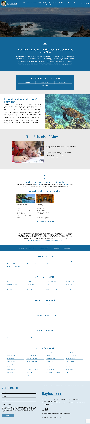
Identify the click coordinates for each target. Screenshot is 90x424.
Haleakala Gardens (71, 355)
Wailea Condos (45, 277)
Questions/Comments (8, 404)
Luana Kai (68, 372)
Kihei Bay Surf (11, 355)
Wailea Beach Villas (12, 284)
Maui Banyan (11, 364)
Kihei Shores (10, 358)
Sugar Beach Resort (32, 369)
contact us (66, 184)
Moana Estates (31, 337)
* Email (4, 396)
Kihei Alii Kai (69, 353)
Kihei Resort (69, 366)
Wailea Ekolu (30, 289)
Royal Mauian (30, 375)
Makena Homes (45, 300)
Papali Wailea (11, 289)
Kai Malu (29, 287)
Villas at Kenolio (11, 375)
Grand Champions (12, 287)
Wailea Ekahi (69, 284)
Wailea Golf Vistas (51, 261)
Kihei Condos (45, 348)
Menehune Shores (32, 366)
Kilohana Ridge (31, 335)
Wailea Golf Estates (32, 261)
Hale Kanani (69, 369)
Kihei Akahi (49, 361)
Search (53, 386)
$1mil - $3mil (45, 82)
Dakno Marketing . (59, 417)
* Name (4, 392)
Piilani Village (69, 335)
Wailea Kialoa (50, 263)
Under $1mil (26, 82)
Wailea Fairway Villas (52, 289)
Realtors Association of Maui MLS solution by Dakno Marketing (45, 240)
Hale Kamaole (31, 364)
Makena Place (11, 305)
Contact (44, 388)
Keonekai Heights (12, 337)
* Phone (4, 400)
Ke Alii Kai (49, 335)
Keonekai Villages (51, 353)
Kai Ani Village (11, 369)
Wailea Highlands (71, 261)
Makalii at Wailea (51, 281)
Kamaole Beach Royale (13, 353)
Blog (28, 2)
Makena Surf (30, 320)
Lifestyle (83, 386)
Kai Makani (10, 372)
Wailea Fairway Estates (33, 263)
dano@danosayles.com (45, 248)
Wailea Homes (45, 256)
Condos (69, 386)
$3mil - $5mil (63, 82)
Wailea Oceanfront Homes (14, 266)
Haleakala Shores (51, 358)
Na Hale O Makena (51, 320)
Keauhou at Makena (52, 305)
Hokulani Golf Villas (32, 358)
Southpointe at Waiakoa (53, 372)
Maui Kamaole (70, 361)
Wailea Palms (70, 289)
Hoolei (9, 281)
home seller (38, 184)
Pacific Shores (50, 364)
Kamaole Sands (70, 358)
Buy (74, 386)
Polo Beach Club (11, 320)
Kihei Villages (30, 372)
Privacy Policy (45, 415)
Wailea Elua (49, 284)
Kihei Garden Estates (32, 355)
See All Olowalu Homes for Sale (45, 221)
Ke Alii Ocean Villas (32, 361)
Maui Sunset (49, 366)
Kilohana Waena (11, 335)
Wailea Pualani (70, 263)
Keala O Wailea (70, 281)
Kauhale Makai (11, 366)
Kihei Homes (45, 330)
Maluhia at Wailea (12, 263)
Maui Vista (69, 364)
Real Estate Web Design (47, 417)
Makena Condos (45, 315)
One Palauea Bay (71, 305)
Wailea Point (30, 284)
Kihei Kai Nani (50, 369)
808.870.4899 (32, 248)
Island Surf (49, 355)
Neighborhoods (61, 386)
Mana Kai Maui (11, 361)
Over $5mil (45, 85)
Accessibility (50, 415)
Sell (78, 386)
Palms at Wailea (70, 287)
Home (23, 2)
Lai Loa (29, 281)
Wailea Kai (10, 261)
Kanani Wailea (50, 287)
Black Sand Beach (32, 305)
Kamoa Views (30, 353)
